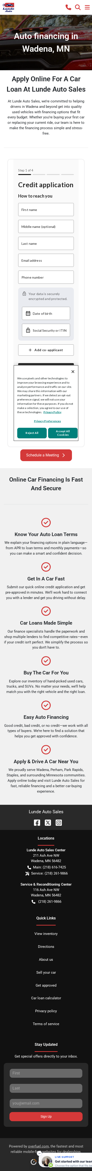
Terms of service (46, 1024)
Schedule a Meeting (42, 455)
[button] (68, 7)
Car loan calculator (46, 998)
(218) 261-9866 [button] (49, 901)
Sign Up (46, 1116)
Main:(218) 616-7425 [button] (49, 867)
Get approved (46, 985)
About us (46, 959)
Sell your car (46, 972)
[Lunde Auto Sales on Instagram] (56, 822)
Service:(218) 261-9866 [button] (49, 873)
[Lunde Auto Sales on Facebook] (35, 822)
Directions (46, 947)
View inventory (46, 934)
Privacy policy (46, 1011)
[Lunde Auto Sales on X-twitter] (46, 822)
